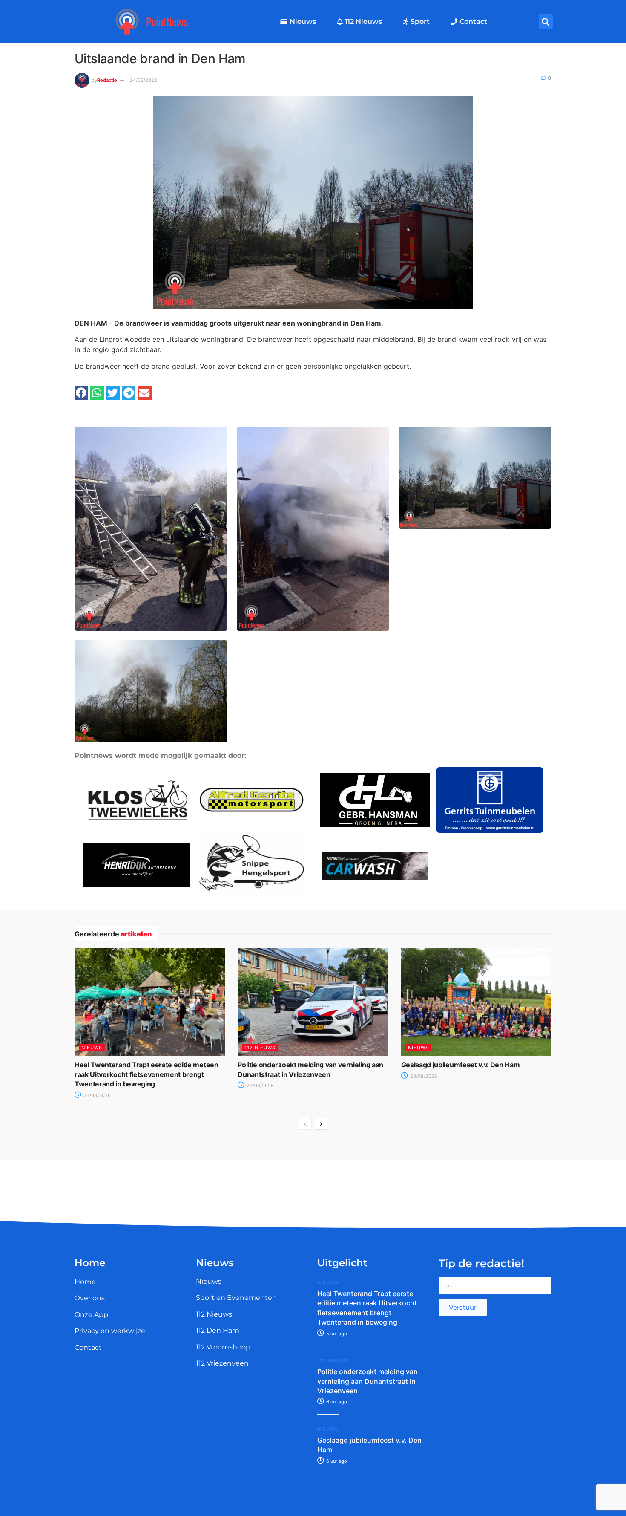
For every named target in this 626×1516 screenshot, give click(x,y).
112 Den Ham (217, 1330)
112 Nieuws (363, 21)
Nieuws (303, 21)
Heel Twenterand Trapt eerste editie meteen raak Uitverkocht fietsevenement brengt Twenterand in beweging (146, 1074)
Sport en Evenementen (236, 1298)
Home (85, 1282)
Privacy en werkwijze (110, 1331)
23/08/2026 (96, 1095)
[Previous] (305, 1124)
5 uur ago (336, 1334)
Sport (420, 21)
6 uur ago (336, 1402)
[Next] (321, 1124)
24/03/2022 (143, 80)
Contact (473, 21)
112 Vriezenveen (222, 1363)
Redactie (107, 80)
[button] (546, 21)
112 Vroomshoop (223, 1347)
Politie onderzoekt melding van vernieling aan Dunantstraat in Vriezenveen (367, 1381)
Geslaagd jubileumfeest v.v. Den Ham (460, 1064)
